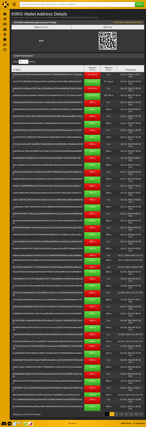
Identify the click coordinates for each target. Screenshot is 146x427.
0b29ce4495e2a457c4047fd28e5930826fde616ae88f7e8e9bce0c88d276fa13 (48, 116)
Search (139, 4)
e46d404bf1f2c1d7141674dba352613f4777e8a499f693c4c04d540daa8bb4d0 (48, 279)
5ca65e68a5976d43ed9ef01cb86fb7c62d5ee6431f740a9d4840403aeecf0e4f (47, 353)
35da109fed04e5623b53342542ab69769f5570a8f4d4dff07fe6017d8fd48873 (47, 272)
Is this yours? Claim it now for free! (128, 22)
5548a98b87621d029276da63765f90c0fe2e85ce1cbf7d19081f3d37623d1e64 (48, 360)
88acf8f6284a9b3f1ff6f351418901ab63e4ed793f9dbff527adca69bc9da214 (46, 395)
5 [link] (131, 414)
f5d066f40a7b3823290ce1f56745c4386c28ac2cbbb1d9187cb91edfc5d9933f (47, 313)
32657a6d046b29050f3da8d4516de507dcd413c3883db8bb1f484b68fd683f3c (48, 200)
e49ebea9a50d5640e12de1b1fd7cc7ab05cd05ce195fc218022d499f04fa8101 (48, 102)
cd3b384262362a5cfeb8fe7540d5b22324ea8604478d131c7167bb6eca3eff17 (48, 95)
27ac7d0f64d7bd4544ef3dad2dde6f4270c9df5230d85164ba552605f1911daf (47, 399)
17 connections (139, 423)
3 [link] (121, 414)
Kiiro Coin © (73, 423)
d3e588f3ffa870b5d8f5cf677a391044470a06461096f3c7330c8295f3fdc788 (47, 158)
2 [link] (116, 414)
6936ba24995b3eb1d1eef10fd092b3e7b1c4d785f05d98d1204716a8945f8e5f (48, 179)
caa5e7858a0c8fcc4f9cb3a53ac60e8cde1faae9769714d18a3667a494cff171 (47, 193)
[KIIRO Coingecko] (25, 423)
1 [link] (111, 414)
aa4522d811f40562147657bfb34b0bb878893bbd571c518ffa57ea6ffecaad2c (47, 234)
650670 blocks (126, 423)
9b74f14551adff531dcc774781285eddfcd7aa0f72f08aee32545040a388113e (47, 267)
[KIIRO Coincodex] (20, 423)
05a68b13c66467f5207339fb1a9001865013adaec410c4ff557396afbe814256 (47, 248)
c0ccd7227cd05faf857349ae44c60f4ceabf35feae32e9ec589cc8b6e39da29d (47, 81)
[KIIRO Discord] (4, 423)
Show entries (24, 62)
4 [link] (126, 414)
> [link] (141, 414)
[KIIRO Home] (6, 4)
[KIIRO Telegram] (9, 423)
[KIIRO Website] (14, 423)
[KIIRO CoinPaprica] (30, 423)
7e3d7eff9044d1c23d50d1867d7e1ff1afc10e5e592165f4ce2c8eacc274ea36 (47, 130)
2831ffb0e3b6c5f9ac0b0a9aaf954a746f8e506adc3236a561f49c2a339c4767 (47, 123)
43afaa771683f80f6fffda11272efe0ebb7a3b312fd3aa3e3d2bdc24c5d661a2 (47, 186)
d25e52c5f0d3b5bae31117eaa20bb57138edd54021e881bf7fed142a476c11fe (48, 341)
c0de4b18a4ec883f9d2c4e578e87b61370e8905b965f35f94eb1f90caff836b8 (47, 255)
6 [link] (136, 414)
